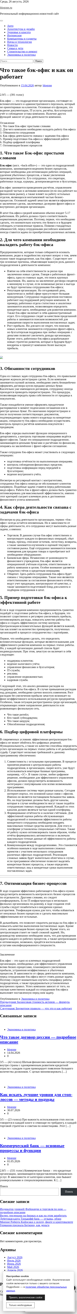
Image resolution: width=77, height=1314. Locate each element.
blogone (47, 85)
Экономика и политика (21, 54)
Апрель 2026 (15, 1270)
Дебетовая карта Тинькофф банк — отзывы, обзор (30, 1218)
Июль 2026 (14, 1260)
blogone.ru (6, 7)
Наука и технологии (19, 41)
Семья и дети (15, 48)
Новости (12, 45)
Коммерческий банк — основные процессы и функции (32, 1148)
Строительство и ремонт (22, 51)
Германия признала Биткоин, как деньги (24, 1225)
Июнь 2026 (14, 1263)
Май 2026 (13, 1266)
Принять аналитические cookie (25, 1297)
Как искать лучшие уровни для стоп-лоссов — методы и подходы (36, 1097)
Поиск (4, 1186)
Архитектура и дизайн (21, 29)
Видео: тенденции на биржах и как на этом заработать (33, 1215)
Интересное (14, 35)
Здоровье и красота (19, 32)
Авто (10, 25)
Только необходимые (20, 1305)
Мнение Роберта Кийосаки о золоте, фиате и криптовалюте (36, 1221)
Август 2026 (14, 1257)
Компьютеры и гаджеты (22, 38)
